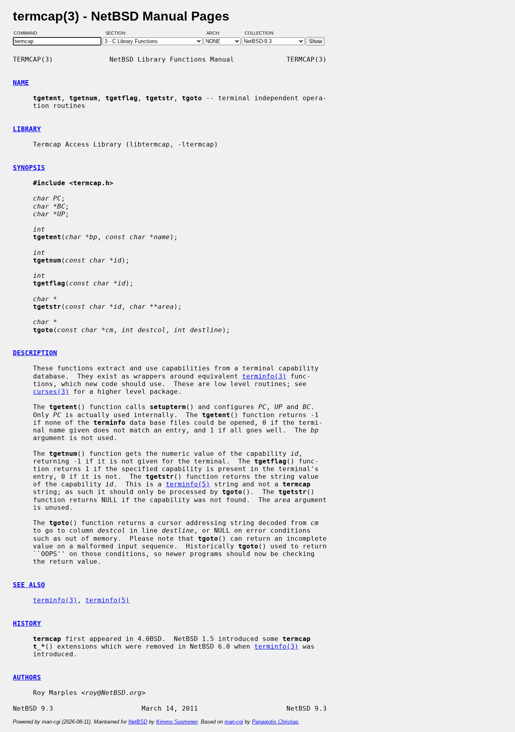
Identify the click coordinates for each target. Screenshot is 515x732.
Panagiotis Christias (275, 722)
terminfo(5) (188, 484)
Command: (28, 33)
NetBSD (137, 722)
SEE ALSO (29, 585)
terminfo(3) (264, 376)
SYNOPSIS (29, 168)
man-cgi (234, 722)
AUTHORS (27, 677)
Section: (117, 33)
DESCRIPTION (35, 353)
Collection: (259, 33)
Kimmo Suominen (177, 722)
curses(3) (51, 391)
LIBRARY (27, 129)
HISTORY (27, 623)
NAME (21, 83)
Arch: (216, 33)
